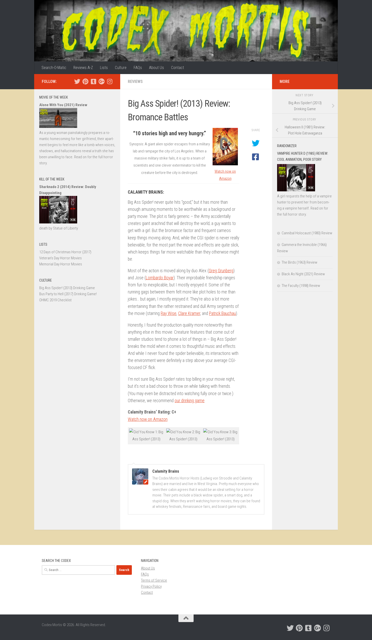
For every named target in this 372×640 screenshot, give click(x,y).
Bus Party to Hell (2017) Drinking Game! (68, 294)
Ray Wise (168, 313)
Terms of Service (154, 580)
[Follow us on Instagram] (110, 81)
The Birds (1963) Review (299, 262)
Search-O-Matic (54, 67)
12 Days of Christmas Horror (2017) (65, 252)
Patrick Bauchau (222, 313)
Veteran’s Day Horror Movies (60, 258)
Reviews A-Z (83, 67)
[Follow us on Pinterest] (85, 81)
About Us (156, 67)
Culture (121, 67)
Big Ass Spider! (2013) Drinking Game (67, 288)
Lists (104, 67)
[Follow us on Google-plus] (101, 81)
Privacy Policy (151, 586)
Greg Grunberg (221, 270)
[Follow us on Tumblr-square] (93, 81)
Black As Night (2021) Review (303, 274)
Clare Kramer (189, 313)
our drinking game (189, 400)
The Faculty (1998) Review (301, 285)
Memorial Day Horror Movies (60, 264)
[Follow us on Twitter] (77, 81)
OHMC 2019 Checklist (55, 300)
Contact (177, 67)
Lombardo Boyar (160, 277)
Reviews (135, 81)
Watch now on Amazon (148, 419)
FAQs (138, 67)
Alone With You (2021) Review (63, 105)
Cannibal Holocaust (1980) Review (307, 233)
